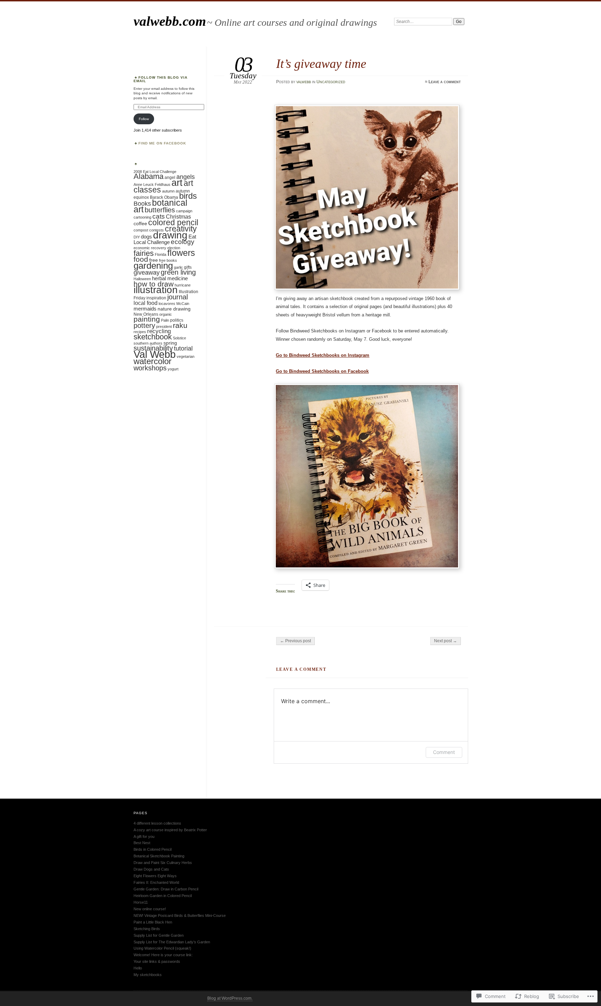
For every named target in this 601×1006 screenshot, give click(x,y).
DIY (137, 237)
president (164, 326)
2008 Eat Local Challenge (155, 172)
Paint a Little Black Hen (153, 922)
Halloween (142, 279)
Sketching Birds (147, 929)
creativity (181, 228)
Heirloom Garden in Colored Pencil (163, 896)
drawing (170, 235)
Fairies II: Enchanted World (156, 882)
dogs (146, 236)
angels (185, 176)
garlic (178, 267)
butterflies (160, 210)
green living (178, 272)
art (177, 183)
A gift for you (144, 836)
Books (142, 203)
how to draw (154, 284)
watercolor (152, 361)
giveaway (147, 272)
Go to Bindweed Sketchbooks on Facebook (322, 371)
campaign (184, 211)
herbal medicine (170, 278)
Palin (165, 320)
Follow (144, 119)
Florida (160, 254)
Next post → (445, 640)
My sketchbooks (148, 975)
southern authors (148, 343)
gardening (153, 265)
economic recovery (150, 248)
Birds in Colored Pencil (152, 849)
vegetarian (185, 356)
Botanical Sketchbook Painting (159, 856)
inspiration (156, 298)
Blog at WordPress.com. (230, 998)
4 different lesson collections (157, 823)
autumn (168, 191)
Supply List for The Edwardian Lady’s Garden (172, 942)
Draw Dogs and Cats (151, 869)
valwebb (303, 81)
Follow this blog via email (160, 79)
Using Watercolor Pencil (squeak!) (162, 948)
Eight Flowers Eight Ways (155, 876)
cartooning (142, 217)
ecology (182, 241)
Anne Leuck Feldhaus (152, 184)
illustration (156, 289)
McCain (182, 303)
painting (147, 319)
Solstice (179, 338)
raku (180, 325)
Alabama (148, 176)
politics (176, 320)
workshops (150, 368)
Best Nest (142, 843)
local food (146, 303)
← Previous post (295, 640)
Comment (444, 752)
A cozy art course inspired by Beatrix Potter (170, 830)
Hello (138, 968)
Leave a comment (444, 81)
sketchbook (153, 336)
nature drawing (174, 309)
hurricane (183, 285)
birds (188, 196)
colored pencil (173, 222)
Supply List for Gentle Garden (159, 935)
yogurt (173, 369)
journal (177, 297)
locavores (167, 303)
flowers (181, 253)
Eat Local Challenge (165, 239)
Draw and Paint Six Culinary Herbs (163, 862)
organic (165, 314)
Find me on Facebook (162, 143)
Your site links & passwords (157, 961)
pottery (144, 325)
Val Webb (155, 354)
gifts (188, 267)
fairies (144, 253)
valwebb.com (170, 21)
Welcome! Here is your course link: (163, 955)
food (141, 259)
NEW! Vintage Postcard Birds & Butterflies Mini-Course (180, 915)
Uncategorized (330, 81)
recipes (140, 332)
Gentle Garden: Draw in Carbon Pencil (166, 889)
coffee (140, 223)
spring (170, 343)
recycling (159, 331)
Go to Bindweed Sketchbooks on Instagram (322, 355)
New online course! (150, 909)
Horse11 (141, 902)
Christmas (178, 216)
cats (158, 216)
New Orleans (146, 314)
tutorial (183, 348)
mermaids (145, 309)
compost (141, 230)
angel (170, 177)
